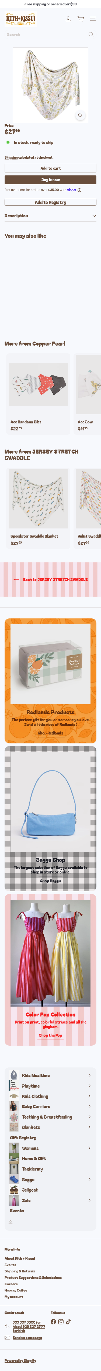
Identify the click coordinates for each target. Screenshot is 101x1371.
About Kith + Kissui (20, 1258)
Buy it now (50, 179)
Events (10, 1264)
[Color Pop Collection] (50, 953)
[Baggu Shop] (50, 802)
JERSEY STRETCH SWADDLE (41, 454)
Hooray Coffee (16, 1290)
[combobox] (50, 34)
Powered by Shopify (20, 1360)
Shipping (11, 157)
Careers (11, 1283)
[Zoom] (80, 115)
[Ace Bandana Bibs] (38, 393)
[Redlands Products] (50, 664)
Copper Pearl (48, 343)
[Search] (91, 34)
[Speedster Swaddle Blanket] (38, 508)
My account (14, 1296)
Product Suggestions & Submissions (33, 1277)
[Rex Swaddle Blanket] (38, 286)
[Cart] (80, 19)
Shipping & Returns (20, 1270)
